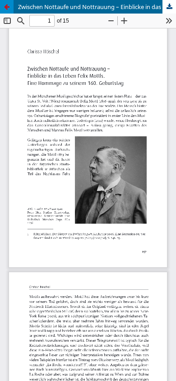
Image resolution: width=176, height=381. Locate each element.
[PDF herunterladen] (169, 7)
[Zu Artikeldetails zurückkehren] (7, 7)
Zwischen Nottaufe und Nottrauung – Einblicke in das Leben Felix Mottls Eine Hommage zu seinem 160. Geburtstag (97, 7)
